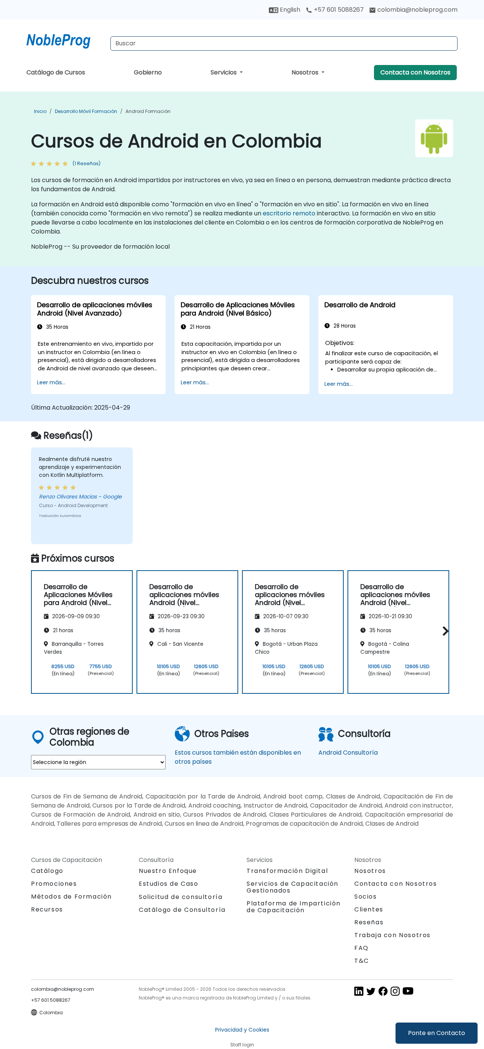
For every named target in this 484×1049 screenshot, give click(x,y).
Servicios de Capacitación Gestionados (292, 887)
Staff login (242, 1044)
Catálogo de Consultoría (182, 909)
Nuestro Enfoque (168, 870)
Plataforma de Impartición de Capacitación (294, 906)
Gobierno (148, 72)
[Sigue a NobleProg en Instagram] (395, 990)
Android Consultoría (348, 752)
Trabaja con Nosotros (392, 935)
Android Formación (148, 111)
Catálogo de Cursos (55, 72)
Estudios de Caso (169, 883)
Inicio (40, 111)
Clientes (368, 909)
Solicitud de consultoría (180, 897)
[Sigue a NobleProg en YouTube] (408, 990)
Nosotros (306, 72)
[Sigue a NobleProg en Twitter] (370, 990)
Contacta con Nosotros (415, 72)
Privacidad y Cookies (242, 1030)
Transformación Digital (287, 870)
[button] (443, 631)
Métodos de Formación (71, 896)
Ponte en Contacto (436, 1033)
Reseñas (368, 922)
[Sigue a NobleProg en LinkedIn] (358, 990)
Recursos (47, 909)
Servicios (224, 72)
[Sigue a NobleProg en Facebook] (383, 990)
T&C (361, 960)
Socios (365, 896)
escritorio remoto (289, 213)
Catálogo (47, 870)
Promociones (54, 883)
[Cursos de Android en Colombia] (65, 39)
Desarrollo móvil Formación (86, 111)
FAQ (361, 948)
